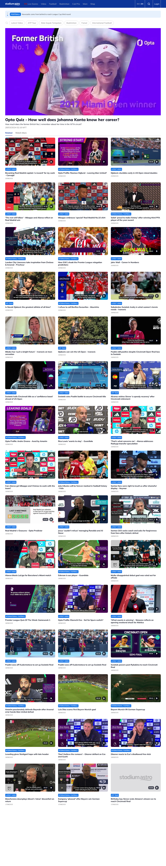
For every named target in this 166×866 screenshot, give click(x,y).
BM (138, 4)
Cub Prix (76, 4)
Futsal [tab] (84, 23)
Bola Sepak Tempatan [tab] (51, 23)
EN (142, 4)
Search (149, 4)
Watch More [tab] (21, 133)
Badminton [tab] (71, 23)
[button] (7, 14)
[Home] (12, 4)
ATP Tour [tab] (32, 23)
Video (43, 4)
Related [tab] (8, 133)
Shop (92, 4)
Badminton (64, 4)
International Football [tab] (102, 23)
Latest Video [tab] (17, 23)
